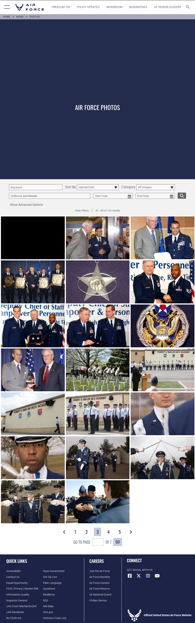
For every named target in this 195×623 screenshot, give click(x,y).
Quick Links (16, 561)
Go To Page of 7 (92, 542)
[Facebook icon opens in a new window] (130, 576)
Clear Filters (82, 210)
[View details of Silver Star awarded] (98, 237)
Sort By (70, 187)
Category (128, 187)
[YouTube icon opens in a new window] (157, 576)
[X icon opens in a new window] (139, 576)
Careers (96, 561)
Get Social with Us (139, 570)
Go (118, 542)
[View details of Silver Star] (33, 237)
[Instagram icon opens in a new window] (148, 576)
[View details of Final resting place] (98, 369)
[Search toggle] (188, 7)
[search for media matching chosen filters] (182, 195)
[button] (6, 7)
